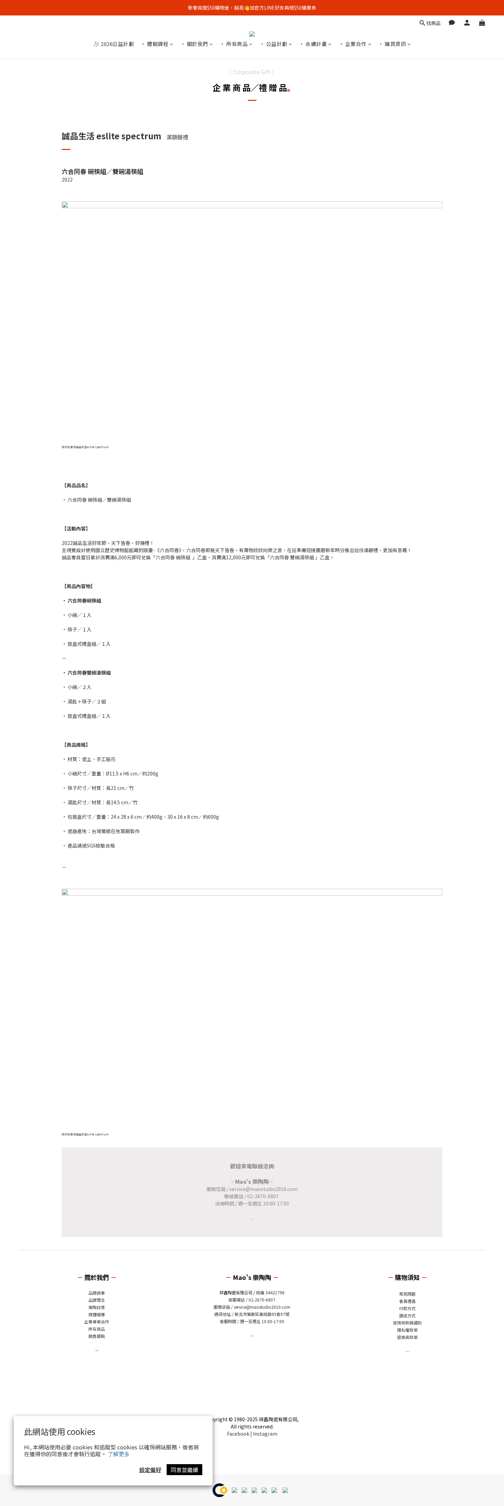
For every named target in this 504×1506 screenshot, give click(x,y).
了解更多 (119, 1454)
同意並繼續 (184, 1470)
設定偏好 (150, 1470)
